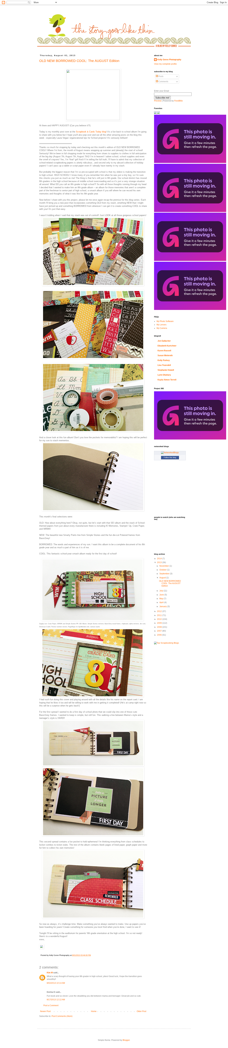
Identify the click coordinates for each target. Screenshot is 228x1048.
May (161, 598)
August (162, 577)
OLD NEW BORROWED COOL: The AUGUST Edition (79, 61)
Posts (160, 76)
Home (93, 1011)
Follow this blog (170, 457)
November (164, 566)
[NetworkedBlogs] (170, 452)
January (163, 606)
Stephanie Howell (166, 370)
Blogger (126, 1040)
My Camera (162, 328)
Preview (157, 101)
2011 (159, 615)
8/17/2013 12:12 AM (56, 999)
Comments (163, 81)
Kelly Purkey (164, 360)
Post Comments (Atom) (62, 1016)
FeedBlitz (178, 101)
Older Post (141, 1011)
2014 (159, 558)
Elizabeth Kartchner (167, 346)
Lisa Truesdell (164, 365)
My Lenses (161, 324)
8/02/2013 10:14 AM (56, 983)
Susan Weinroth (165, 355)
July (161, 591)
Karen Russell (164, 350)
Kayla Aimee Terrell (167, 380)
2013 (159, 562)
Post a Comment (50, 1005)
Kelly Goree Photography (169, 59)
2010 (159, 619)
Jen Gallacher (164, 341)
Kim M (50, 972)
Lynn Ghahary (164, 375)
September (164, 573)
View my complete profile (165, 64)
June (161, 595)
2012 (159, 611)
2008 (159, 627)
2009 (159, 623)
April (161, 602)
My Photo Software (165, 321)
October (163, 570)
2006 (159, 635)
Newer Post (45, 1011)
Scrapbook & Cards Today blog (91, 131)
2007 (159, 631)
